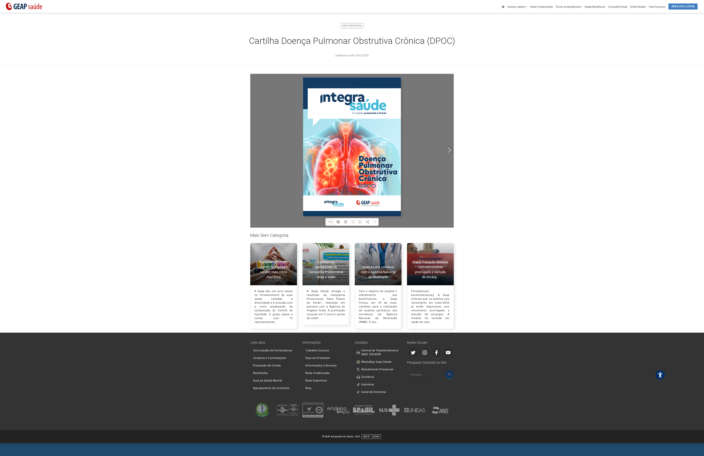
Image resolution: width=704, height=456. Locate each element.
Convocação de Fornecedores (272, 350)
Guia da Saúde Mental (267, 380)
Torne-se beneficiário (569, 6)
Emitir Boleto (638, 6)
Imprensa (367, 384)
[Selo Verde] (263, 410)
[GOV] (365, 410)
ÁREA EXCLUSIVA (683, 6)
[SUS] (390, 410)
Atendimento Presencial (377, 369)
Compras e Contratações (269, 358)
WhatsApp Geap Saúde (376, 361)
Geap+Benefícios (595, 6)
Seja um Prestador (317, 358)
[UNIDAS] (416, 410)
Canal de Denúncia (373, 391)
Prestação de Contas (267, 365)
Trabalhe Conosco (317, 350)
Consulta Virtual (617, 6)
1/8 (330, 222)
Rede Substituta (316, 380)
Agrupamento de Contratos (271, 388)
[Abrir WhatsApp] (694, 446)
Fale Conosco (657, 6)
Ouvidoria (367, 376)
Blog (308, 388)
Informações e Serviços (321, 365)
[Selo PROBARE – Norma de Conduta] (288, 410)
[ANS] (441, 410)
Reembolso (260, 373)
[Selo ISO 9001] (314, 410)
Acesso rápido (516, 6)
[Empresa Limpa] (339, 410)
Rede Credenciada (541, 6)
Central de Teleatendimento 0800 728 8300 (380, 352)
